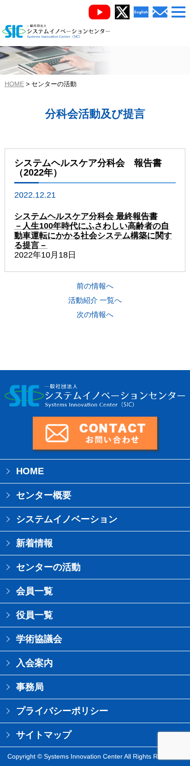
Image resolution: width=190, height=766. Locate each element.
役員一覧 (34, 615)
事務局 (30, 687)
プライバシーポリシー (62, 711)
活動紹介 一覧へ (95, 300)
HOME (14, 84)
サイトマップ (43, 735)
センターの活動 (48, 567)
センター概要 (43, 495)
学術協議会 (39, 639)
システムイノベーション (67, 519)
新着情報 (34, 543)
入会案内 (34, 663)
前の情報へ (95, 286)
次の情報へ (95, 314)
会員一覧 (34, 591)
